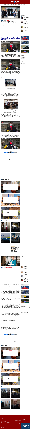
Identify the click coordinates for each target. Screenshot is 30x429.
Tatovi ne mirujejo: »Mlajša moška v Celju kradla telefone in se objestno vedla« (5, 239)
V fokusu (5, 4)
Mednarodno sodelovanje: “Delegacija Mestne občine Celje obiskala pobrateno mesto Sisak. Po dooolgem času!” (15, 227)
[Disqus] (10, 170)
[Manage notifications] (28, 427)
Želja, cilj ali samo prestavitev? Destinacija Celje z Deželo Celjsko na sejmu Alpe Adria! (10, 213)
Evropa (11, 4)
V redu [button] (25, 426)
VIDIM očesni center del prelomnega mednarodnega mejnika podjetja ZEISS (6, 405)
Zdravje (16, 4)
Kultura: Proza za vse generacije (15, 240)
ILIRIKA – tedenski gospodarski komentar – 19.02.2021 (16, 158)
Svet (13, 4)
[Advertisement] (10, 30)
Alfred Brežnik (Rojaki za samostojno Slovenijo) (6, 340)
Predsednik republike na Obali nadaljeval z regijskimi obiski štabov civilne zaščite (16, 341)
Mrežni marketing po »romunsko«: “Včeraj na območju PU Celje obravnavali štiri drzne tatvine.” (5, 228)
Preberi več (27, 425)
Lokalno (2, 20)
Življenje (24, 4)
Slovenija (8, 4)
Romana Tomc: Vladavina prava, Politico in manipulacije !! (5, 159)
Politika (5, 20)
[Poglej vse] (25, 38)
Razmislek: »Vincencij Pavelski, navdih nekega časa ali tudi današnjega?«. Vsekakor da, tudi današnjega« (11, 187)
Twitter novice (20, 4)
